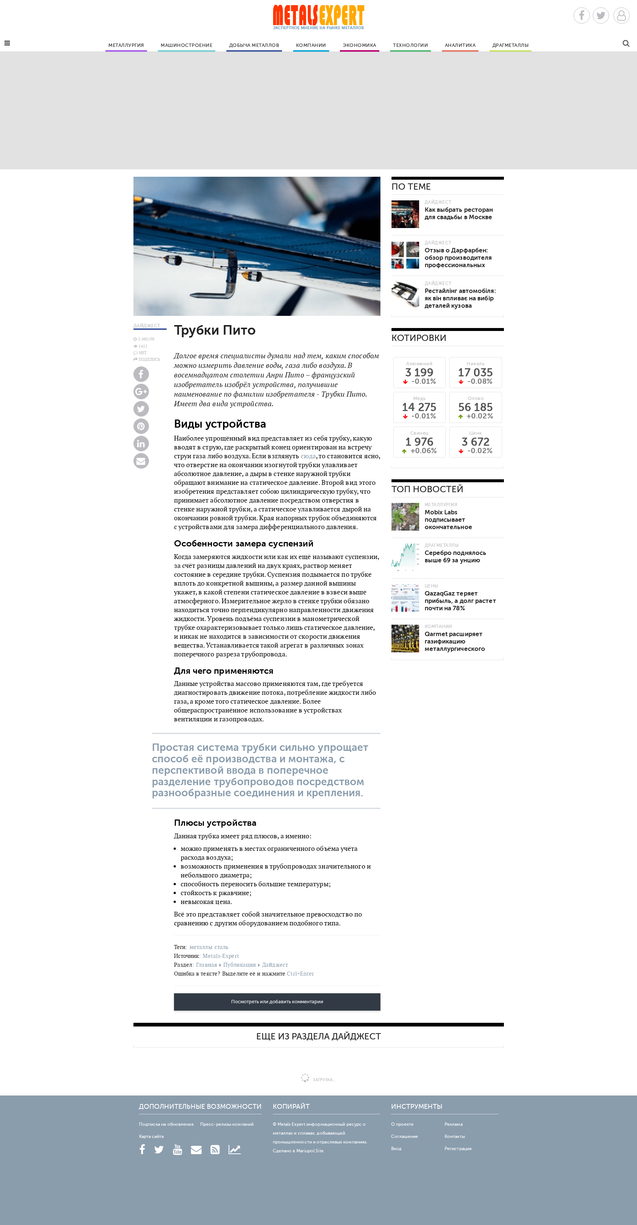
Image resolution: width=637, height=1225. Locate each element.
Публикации (239, 964)
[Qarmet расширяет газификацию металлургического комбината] (405, 638)
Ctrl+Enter (300, 973)
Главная (206, 964)
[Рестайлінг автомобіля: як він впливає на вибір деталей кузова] (405, 295)
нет (143, 352)
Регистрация (458, 1148)
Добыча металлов (254, 45)
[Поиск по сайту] (626, 44)
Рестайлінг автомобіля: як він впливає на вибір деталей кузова (460, 298)
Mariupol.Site (310, 1150)
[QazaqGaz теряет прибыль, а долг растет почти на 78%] (405, 598)
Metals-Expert (221, 955)
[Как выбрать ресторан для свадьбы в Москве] (405, 214)
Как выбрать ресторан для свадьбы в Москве (459, 213)
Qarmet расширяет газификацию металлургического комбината (455, 645)
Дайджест (275, 964)
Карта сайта (151, 1136)
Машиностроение (186, 45)
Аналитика (460, 45)
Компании (311, 45)
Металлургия (126, 45)
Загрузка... (324, 1079)
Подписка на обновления (166, 1124)
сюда (308, 456)
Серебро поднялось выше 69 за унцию (456, 556)
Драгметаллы (510, 45)
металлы (200, 946)
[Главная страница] (318, 19)
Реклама (454, 1124)
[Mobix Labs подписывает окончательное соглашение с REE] (405, 517)
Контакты (455, 1136)
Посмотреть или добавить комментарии (277, 1001)
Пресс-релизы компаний (227, 1124)
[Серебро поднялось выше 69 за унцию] (405, 557)
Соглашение (404, 1136)
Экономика (359, 45)
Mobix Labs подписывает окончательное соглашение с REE (452, 523)
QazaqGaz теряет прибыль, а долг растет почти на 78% (460, 601)
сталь (222, 946)
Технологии (410, 45)
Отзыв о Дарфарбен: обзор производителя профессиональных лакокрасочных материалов (458, 265)
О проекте (402, 1124)
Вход (396, 1148)
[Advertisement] (318, 110)
